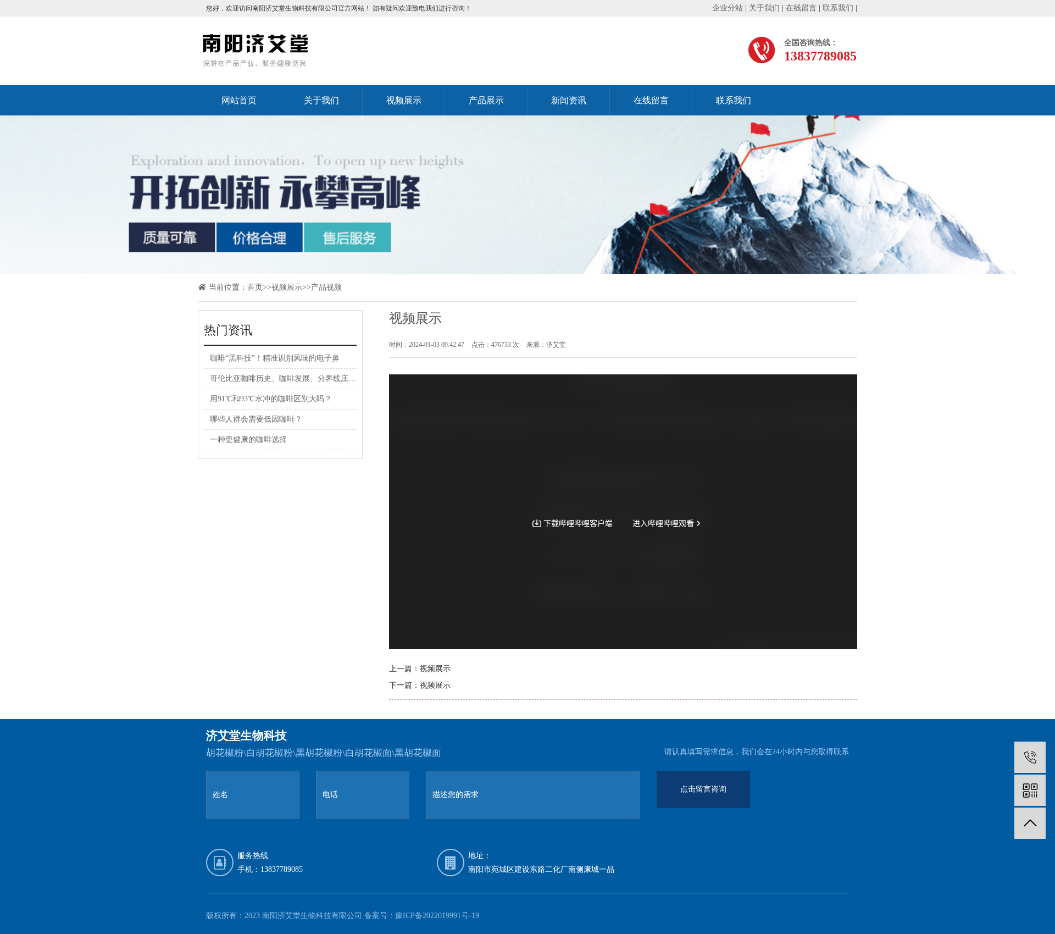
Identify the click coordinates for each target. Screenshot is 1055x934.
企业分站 (727, 8)
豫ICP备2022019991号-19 (437, 915)
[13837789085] (1030, 757)
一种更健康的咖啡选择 (248, 439)
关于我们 (764, 8)
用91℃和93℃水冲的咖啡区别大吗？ (271, 399)
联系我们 (838, 8)
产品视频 (326, 287)
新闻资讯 (568, 100)
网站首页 (239, 100)
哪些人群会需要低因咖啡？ (256, 419)
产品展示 (486, 100)
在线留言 (801, 8)
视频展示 (403, 100)
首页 (255, 287)
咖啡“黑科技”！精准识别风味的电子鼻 (275, 358)
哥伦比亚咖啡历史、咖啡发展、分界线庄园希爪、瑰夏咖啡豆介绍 (321, 378)
